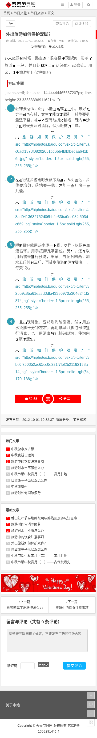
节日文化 (20, 13)
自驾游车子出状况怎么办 (29, 480)
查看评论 (40, 46)
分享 (66, 399)
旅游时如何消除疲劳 (26, 493)
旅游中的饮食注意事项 (27, 461)
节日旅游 (37, 13)
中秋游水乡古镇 (22, 449)
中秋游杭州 (19, 486)
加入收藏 (58, 46)
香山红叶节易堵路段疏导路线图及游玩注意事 (44, 518)
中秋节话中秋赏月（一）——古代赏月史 (40, 562)
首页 (6, 13)
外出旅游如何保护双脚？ (29, 543)
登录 (77, 5)
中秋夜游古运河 (22, 455)
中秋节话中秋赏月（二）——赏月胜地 (39, 474)
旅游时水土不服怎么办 (27, 468)
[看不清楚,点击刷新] (43, 664)
